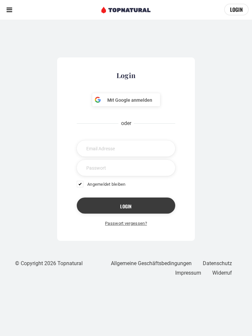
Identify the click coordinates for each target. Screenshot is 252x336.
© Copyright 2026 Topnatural (49, 263)
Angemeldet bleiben (106, 184)
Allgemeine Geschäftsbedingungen (151, 263)
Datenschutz (217, 263)
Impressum (188, 273)
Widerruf (222, 273)
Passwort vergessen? (126, 223)
